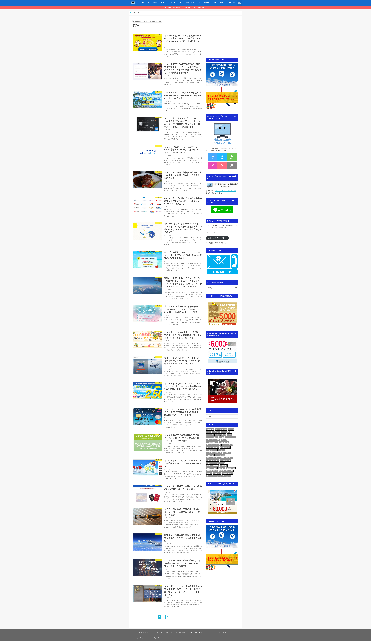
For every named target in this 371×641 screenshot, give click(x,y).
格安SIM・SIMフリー (226, 470)
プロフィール (145, 2)
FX (217, 434)
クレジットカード (212, 447)
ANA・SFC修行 (221, 429)
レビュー (223, 465)
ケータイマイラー (147, 638)
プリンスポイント (226, 457)
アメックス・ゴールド (213, 445)
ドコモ (221, 450)
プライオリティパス (213, 457)
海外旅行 (217, 473)
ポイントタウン (225, 460)
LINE (221, 437)
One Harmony (230, 437)
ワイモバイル (211, 468)
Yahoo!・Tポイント (213, 439)
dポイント (225, 432)
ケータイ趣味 (225, 447)
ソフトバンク (211, 450)
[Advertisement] (222, 39)
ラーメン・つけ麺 (212, 465)
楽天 (209, 473)
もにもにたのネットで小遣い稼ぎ (225, 191)
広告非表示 (231, 468)
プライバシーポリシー (218, 2)
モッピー (163, 2)
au (209, 432)
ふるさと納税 (223, 442)
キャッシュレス (227, 445)
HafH (223, 434)
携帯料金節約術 (190, 2)
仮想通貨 (221, 468)
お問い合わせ (231, 2)
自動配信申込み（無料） (217, 238)
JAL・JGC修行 (212, 437)
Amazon (155, 2)
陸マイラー (211, 476)
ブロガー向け (220, 455)
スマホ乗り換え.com (203, 2)
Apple (231, 429)
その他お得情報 (212, 442)
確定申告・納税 (227, 473)
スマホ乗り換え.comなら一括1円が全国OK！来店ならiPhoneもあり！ (186, 7)
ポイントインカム (212, 460)
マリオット (211, 463)
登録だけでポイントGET (175, 2)
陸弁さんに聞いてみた (223, 476)
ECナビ (210, 434)
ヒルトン (210, 455)
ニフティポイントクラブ (214, 452)
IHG (229, 434)
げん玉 (224, 439)
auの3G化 (216, 432)
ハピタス (226, 452)
